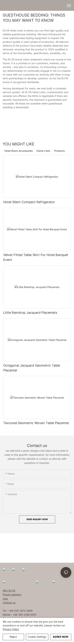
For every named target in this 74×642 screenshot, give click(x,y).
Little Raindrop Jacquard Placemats (30, 312)
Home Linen (43, 150)
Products (59, 150)
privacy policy (11, 629)
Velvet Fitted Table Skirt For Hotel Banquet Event (35, 257)
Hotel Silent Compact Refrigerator (29, 202)
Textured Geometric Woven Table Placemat (36, 423)
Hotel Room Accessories (18, 150)
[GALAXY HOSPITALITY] (42, 581)
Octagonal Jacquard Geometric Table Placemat (31, 368)
